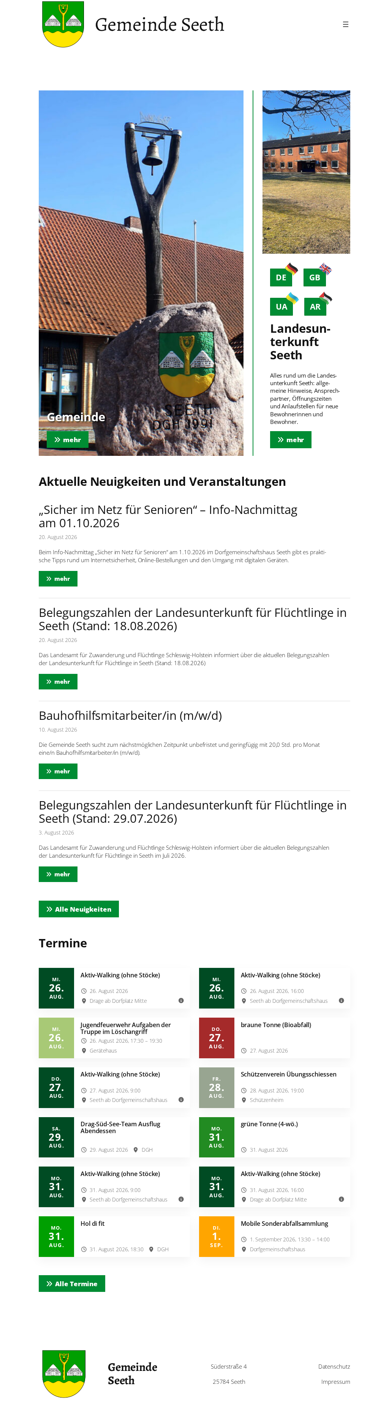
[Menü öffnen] (345, 24)
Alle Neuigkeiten (83, 909)
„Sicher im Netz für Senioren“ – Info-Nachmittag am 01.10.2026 (168, 516)
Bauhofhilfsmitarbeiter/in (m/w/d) (130, 715)
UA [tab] (281, 306)
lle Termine (76, 1283)
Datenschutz (334, 1366)
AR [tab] (315, 306)
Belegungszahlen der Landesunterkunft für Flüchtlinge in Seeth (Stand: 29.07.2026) (193, 811)
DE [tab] (281, 277)
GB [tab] (314, 277)
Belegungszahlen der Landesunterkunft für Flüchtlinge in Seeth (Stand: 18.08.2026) (193, 619)
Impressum (335, 1381)
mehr (65, 578)
